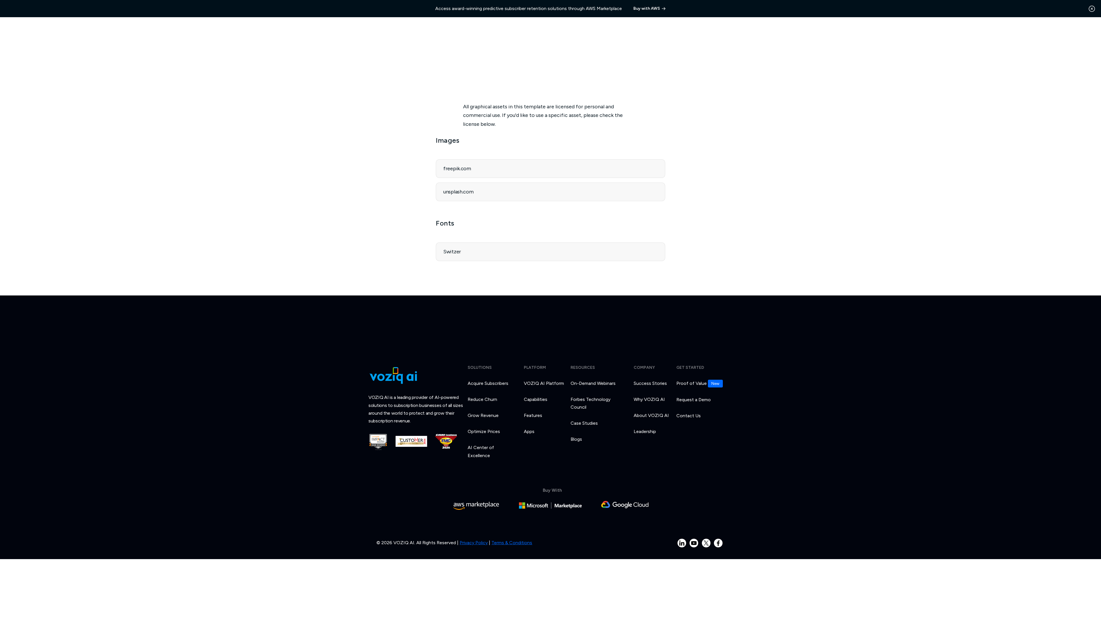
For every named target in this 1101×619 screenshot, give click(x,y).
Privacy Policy (474, 542)
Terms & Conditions (511, 542)
